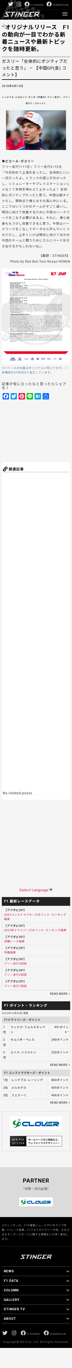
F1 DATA (11, 1281)
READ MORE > (60, 993)
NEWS (9, 1271)
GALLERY (11, 1300)
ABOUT (10, 1319)
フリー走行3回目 (15, 963)
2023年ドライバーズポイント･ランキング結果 (35, 930)
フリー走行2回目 (15, 974)
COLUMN (11, 1290)
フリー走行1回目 (15, 986)
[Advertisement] (41, 430)
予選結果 (10, 952)
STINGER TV (14, 1309)
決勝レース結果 (14, 941)
